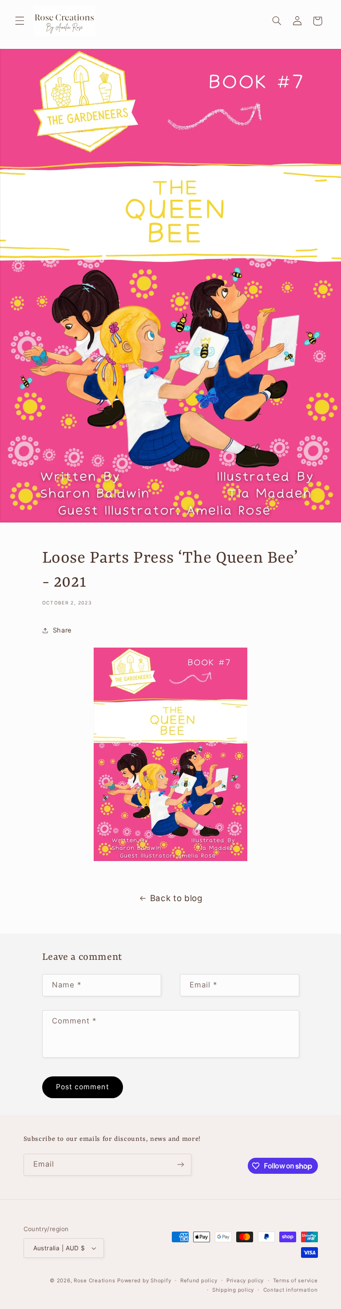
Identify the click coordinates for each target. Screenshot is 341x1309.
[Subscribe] (180, 1165)
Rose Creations (94, 1280)
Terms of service (295, 1280)
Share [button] (62, 630)
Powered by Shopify (144, 1280)
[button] (19, 21)
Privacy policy (245, 1280)
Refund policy (199, 1280)
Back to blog (176, 898)
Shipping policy (233, 1290)
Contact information (290, 1290)
